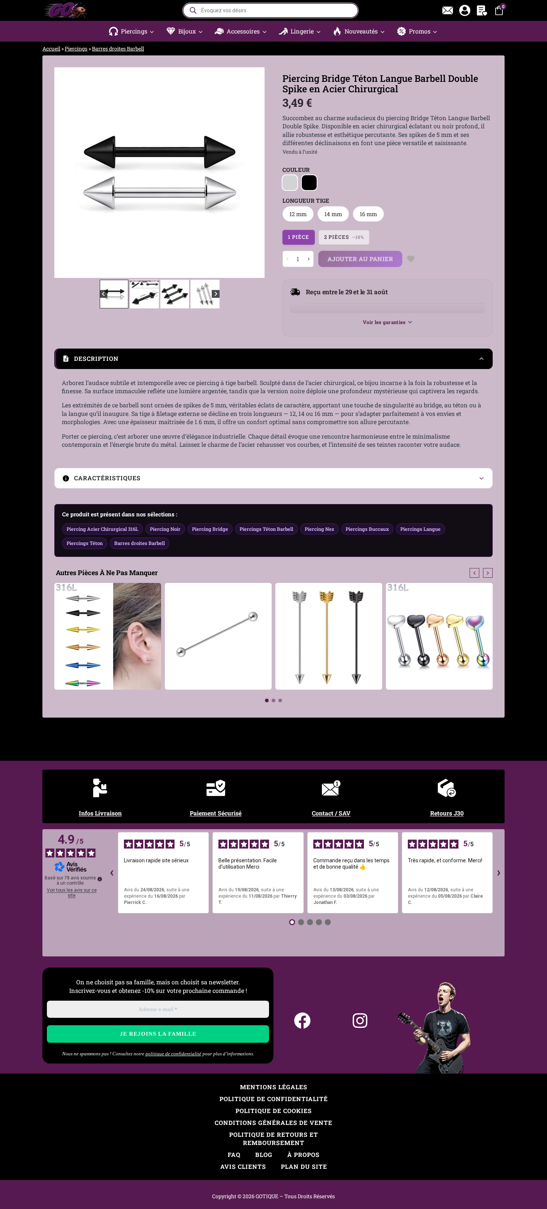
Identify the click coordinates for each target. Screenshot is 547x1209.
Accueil (51, 48)
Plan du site (304, 1166)
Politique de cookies (274, 1111)
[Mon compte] (464, 10)
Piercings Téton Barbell (266, 529)
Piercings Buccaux (367, 529)
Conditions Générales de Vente (273, 1122)
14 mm (333, 214)
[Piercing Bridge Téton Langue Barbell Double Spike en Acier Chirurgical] (159, 172)
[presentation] (474, 573)
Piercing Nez (319, 529)
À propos (303, 1154)
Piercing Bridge (210, 529)
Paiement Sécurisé (215, 813)
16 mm (368, 214)
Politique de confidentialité (274, 1099)
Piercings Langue (420, 529)
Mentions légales (273, 1087)
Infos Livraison (100, 813)
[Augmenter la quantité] (308, 259)
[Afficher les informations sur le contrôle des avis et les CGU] (100, 879)
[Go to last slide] (65, 173)
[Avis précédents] (112, 873)
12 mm (298, 214)
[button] (132, 31)
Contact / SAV (331, 813)
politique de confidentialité (173, 1053)
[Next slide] (253, 173)
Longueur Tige (306, 200)
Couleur (296, 169)
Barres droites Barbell (118, 48)
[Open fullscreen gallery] (257, 270)
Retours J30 (447, 813)
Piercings (76, 48)
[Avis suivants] (498, 873)
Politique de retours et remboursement (273, 1139)
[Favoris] (481, 10)
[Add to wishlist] (410, 259)
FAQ (234, 1154)
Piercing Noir (165, 529)
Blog (263, 1154)
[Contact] (447, 10)
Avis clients (243, 1166)
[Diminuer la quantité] (287, 259)
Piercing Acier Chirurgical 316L (102, 529)
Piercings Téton (85, 543)
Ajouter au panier (360, 259)
